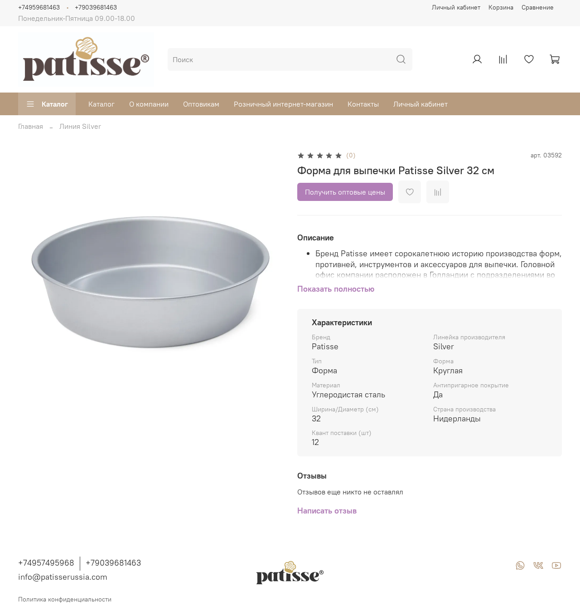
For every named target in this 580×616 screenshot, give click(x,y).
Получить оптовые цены (345, 191)
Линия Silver (80, 126)
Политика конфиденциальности (64, 599)
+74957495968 (46, 562)
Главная (30, 126)
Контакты (363, 103)
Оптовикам (201, 103)
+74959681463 (39, 7)
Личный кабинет (456, 7)
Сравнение (538, 7)
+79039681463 (96, 7)
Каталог (55, 103)
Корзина (500, 7)
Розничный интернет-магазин (283, 103)
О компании (149, 103)
